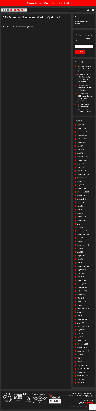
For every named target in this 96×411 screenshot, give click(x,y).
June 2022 (80, 206)
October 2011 (82, 347)
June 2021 (80, 227)
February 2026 (82, 132)
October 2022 (82, 195)
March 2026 (81, 128)
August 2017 (81, 256)
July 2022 (80, 203)
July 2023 (80, 185)
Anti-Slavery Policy (87, 395)
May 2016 (80, 277)
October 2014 (82, 305)
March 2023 (81, 188)
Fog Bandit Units (88, 397)
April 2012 (80, 337)
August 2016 (81, 270)
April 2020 (80, 241)
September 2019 (83, 245)
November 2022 (83, 192)
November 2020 (83, 234)
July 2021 (80, 224)
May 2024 (80, 167)
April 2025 (80, 153)
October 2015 (82, 291)
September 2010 (83, 376)
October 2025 (82, 139)
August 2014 (81, 312)
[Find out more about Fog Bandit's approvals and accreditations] (18, 397)
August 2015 (81, 294)
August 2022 (81, 199)
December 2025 (82, 135)
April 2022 (80, 213)
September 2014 (83, 309)
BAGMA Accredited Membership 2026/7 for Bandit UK (84, 87)
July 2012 (80, 333)
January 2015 (82, 302)
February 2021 (82, 231)
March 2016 (81, 280)
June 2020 (80, 238)
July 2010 (80, 379)
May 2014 (80, 316)
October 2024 (82, 160)
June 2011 (80, 354)
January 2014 (82, 319)
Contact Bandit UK (75, 395)
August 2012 (81, 330)
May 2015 (80, 298)
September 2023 (83, 178)
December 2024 (82, 157)
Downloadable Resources (85, 393)
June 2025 (80, 146)
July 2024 (80, 164)
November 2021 (83, 220)
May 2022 (80, 210)
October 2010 (82, 372)
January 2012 (82, 340)
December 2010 (82, 365)
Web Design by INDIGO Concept (78, 406)
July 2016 (80, 273)
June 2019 (80, 248)
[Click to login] (87, 10)
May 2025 (80, 149)
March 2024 (81, 171)
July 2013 (80, 323)
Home (74, 393)
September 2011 (83, 351)
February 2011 (82, 362)
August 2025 (81, 142)
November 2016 (83, 266)
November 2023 (83, 174)
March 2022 (81, 217)
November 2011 (83, 344)
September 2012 (83, 326)
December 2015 (82, 287)
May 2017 (80, 263)
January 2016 (82, 284)
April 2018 (80, 252)
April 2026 (80, 125)
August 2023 (81, 181)
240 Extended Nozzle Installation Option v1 (18, 27)
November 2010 (83, 369)
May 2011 (80, 358)
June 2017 (80, 259)
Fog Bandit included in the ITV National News (85, 68)
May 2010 (80, 383)
